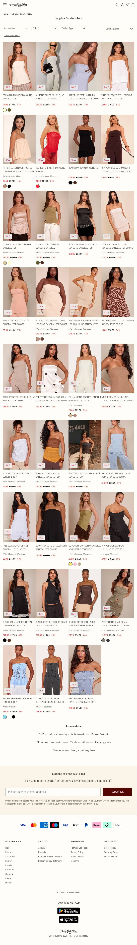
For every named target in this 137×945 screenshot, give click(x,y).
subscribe (117, 791)
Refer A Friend (110, 856)
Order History (110, 848)
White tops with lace (80, 734)
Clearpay (9, 874)
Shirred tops (42, 742)
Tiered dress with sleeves (81, 742)
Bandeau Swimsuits (100, 734)
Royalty (8, 865)
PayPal (8, 882)
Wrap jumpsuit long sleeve (83, 750)
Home (5, 14)
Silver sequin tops (61, 750)
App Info (75, 861)
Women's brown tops (59, 734)
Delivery (8, 861)
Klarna (8, 878)
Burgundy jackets (103, 742)
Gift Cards (9, 869)
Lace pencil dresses (59, 742)
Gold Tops (42, 734)
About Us (42, 848)
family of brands (105, 800)
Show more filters (12, 35)
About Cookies (77, 856)
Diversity (42, 852)
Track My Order (111, 852)
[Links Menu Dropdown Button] (5, 5)
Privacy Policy (77, 852)
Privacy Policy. (92, 804)
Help (7, 848)
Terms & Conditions (79, 848)
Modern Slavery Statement (50, 861)
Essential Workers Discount (50, 856)
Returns (8, 852)
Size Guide (10, 856)
